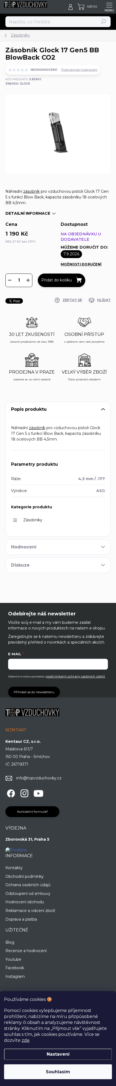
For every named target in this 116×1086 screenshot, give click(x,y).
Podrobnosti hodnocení (79, 70)
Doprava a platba (21, 919)
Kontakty (14, 867)
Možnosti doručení (81, 264)
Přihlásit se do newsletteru (34, 692)
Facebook (14, 967)
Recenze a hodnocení (26, 950)
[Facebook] (10, 792)
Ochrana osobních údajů (27, 884)
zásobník (31, 191)
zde (26, 1040)
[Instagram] (23, 792)
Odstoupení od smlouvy (27, 893)
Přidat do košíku (56, 280)
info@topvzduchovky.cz (39, 778)
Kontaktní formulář (32, 811)
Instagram (15, 976)
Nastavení (58, 1054)
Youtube (13, 959)
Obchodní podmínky (24, 876)
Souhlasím (58, 1071)
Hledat (104, 22)
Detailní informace (27, 213)
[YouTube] (38, 792)
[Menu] (109, 7)
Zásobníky (32, 520)
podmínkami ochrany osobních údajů (75, 676)
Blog (9, 942)
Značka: (17, 83)
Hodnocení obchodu (24, 901)
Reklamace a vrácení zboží (30, 910)
